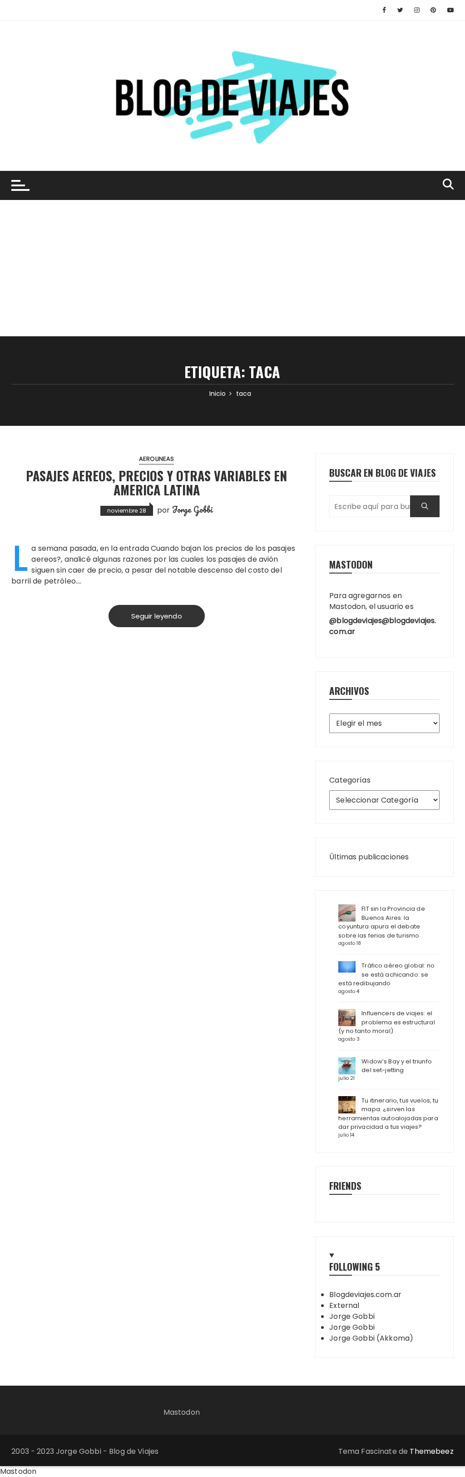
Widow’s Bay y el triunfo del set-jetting (396, 1066)
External (344, 1305)
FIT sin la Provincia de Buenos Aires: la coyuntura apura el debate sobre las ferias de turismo (381, 922)
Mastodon (181, 1412)
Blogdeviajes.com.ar (365, 1294)
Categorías (350, 780)
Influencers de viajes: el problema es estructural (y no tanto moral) (386, 1022)
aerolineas (156, 458)
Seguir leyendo (156, 616)
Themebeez (431, 1451)
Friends (345, 1185)
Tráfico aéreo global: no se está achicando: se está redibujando (386, 974)
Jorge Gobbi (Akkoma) (371, 1338)
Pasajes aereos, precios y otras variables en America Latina (156, 482)
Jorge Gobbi (192, 509)
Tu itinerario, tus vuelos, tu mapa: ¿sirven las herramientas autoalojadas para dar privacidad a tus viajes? (388, 1114)
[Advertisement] (232, 268)
